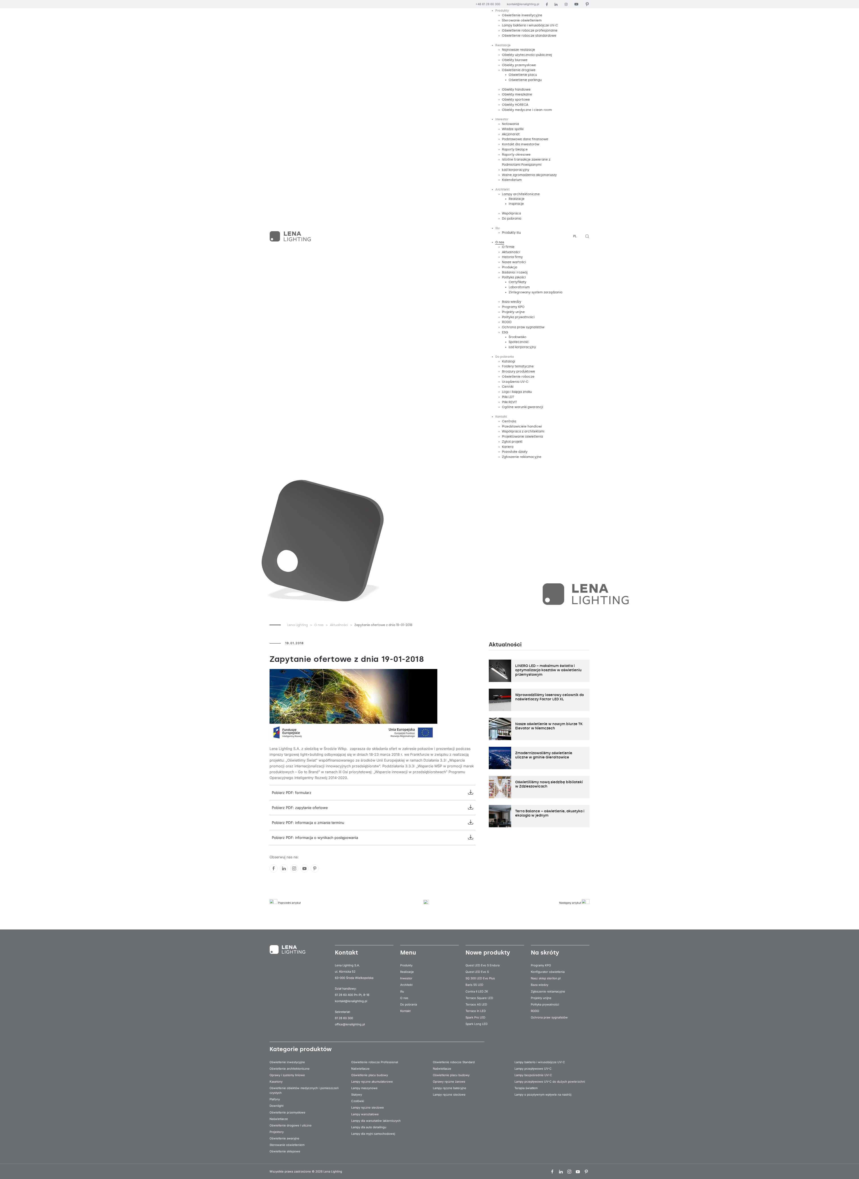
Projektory (277, 1132)
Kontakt (405, 1011)
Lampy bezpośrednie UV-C (533, 1075)
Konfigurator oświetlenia (548, 972)
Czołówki (357, 1101)
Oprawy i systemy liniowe (287, 1075)
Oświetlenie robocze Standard (454, 1062)
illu (402, 991)
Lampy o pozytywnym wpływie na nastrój (543, 1094)
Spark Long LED (476, 1024)
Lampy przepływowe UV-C (533, 1068)
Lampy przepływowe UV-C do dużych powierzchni (550, 1081)
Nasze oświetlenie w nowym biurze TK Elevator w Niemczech (549, 726)
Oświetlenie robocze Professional (374, 1062)
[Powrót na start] (291, 236)
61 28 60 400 (344, 995)
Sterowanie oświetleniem (287, 1145)
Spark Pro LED (475, 1017)
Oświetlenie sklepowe (285, 1151)
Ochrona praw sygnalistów (549, 1017)
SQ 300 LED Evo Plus (480, 978)
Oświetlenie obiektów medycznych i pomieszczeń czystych (304, 1090)
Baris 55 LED (474, 984)
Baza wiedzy (539, 984)
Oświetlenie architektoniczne (290, 1068)
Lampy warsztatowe (365, 1114)
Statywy (356, 1094)
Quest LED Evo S (477, 972)
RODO (535, 1011)
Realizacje (407, 972)
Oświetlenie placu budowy (369, 1075)
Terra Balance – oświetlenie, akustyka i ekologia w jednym (549, 813)
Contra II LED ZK (477, 991)
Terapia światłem (526, 1088)
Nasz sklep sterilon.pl (546, 978)
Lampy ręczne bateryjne (449, 1088)
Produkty (406, 965)
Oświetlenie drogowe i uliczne (291, 1125)
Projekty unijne (541, 998)
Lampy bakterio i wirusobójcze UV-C (540, 1062)
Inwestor (406, 978)
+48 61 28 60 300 (488, 4)
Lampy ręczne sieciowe (367, 1107)
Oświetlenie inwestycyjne (287, 1062)
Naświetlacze (279, 1119)
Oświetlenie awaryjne (284, 1138)
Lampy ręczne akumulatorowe (372, 1081)
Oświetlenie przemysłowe (287, 1112)
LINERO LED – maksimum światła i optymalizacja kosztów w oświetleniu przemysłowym (548, 670)
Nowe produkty (488, 952)
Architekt (406, 984)
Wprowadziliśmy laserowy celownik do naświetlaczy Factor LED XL (549, 697)
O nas (404, 998)
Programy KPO (541, 965)
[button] (587, 236)
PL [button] (574, 236)
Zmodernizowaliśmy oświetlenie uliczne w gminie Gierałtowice (543, 755)
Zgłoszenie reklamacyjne (548, 991)
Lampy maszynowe (364, 1088)
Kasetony (276, 1081)
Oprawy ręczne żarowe (449, 1081)
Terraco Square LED (479, 998)
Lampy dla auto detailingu (368, 1127)
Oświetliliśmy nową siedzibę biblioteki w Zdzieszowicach (549, 784)
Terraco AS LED (476, 1004)
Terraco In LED (476, 1011)
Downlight (276, 1105)
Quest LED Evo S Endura (483, 965)
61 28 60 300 (344, 1018)
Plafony (275, 1099)
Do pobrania (408, 1004)
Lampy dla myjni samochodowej (373, 1133)
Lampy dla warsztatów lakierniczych (376, 1120)
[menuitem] (502, 11)
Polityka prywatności (545, 1004)
